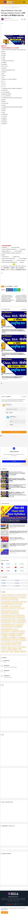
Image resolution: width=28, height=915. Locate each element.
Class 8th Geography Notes (7, 628)
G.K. (2, 642)
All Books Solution (11, 595)
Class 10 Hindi (4, 599)
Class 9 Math (4, 633)
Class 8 (14, 622)
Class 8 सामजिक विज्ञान (18, 626)
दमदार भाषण (3, 651)
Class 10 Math (23, 601)
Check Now (3, 909)
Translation (3, 649)
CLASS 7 (17, 580)
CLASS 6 (3, 580)
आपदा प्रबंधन (15, 649)
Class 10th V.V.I (13, 608)
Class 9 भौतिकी (4, 637)
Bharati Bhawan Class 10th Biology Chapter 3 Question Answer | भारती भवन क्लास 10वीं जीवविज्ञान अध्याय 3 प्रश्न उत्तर (13, 331)
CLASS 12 (17, 585)
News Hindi (14, 644)
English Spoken (23, 640)
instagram (8, 567)
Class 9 (16, 628)
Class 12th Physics (14, 613)
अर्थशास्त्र (9, 649)
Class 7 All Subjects (21, 619)
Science (6, 6)
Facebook (10, 289)
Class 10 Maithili (15, 601)
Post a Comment (14, 432)
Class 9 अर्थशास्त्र (11, 633)
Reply (7, 412)
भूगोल (7, 651)
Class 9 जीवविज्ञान (12, 635)
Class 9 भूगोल (19, 635)
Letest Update (8, 642)
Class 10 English (22, 597)
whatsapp (22, 563)
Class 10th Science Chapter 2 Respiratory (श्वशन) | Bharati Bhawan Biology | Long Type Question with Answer (17, 539)
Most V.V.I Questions (17, 642)
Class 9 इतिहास (4, 635)
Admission (3, 595)
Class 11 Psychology (5, 610)
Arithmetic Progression (21, 595)
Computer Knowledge (6, 640)
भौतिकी (11, 651)
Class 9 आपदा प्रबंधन (20, 633)
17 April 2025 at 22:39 (13, 417)
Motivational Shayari (5, 644)
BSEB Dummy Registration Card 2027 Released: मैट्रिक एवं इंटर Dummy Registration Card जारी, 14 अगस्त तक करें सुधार (17, 486)
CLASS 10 (4, 585)
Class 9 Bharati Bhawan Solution (17, 631)
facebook (8, 563)
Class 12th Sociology (5, 617)
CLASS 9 (17, 583)
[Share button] (22, 289)
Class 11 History (21, 608)
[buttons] (6, 904)
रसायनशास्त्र (16, 651)
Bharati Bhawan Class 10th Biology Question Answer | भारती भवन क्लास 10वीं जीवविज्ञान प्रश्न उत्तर (12, 377)
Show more (24, 309)
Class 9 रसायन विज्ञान (12, 637)
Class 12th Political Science (7, 615)
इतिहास (20, 649)
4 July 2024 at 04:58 (9, 405)
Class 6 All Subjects (21, 617)
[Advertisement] (14, 30)
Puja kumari (8, 404)
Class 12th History (5, 613)
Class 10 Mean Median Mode (7, 604)
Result (19, 644)
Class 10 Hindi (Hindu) (13, 599)
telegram (22, 570)
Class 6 (13, 617)
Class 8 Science (19, 624)
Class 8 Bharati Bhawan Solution (7, 624)
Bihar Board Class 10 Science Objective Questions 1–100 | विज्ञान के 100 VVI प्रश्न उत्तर (17, 473)
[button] (23, 2)
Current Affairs (15, 640)
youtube (22, 567)
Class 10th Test (4, 608)
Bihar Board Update (5, 597)
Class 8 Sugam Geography (6, 626)
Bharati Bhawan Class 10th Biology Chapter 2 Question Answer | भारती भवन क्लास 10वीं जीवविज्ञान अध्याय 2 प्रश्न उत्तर (13, 354)
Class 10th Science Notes (15, 606)
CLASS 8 (3, 583)
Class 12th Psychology (19, 615)
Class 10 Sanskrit (18, 604)
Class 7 (14, 619)
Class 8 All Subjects (21, 622)
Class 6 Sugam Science (6, 619)
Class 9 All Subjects (5, 631)
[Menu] (2, 2)
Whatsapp (18, 289)
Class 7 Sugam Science (6, 622)
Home (2, 6)
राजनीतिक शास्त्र (22, 651)
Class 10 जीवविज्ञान (9, 286)
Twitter (15, 289)
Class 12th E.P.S (15, 610)
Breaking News (14, 597)
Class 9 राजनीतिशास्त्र (21, 637)
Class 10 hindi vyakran (5, 601)
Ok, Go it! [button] (4, 912)
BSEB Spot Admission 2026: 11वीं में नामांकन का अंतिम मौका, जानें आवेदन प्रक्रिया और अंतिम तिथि (17, 479)
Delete (11, 412)
